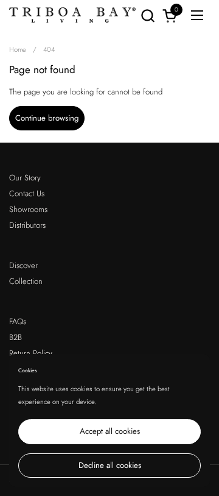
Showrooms (28, 209)
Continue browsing (46, 118)
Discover (23, 265)
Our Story (25, 177)
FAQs (17, 321)
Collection (26, 281)
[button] (147, 15)
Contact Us (26, 193)
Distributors (27, 225)
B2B (15, 337)
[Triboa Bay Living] (72, 15)
